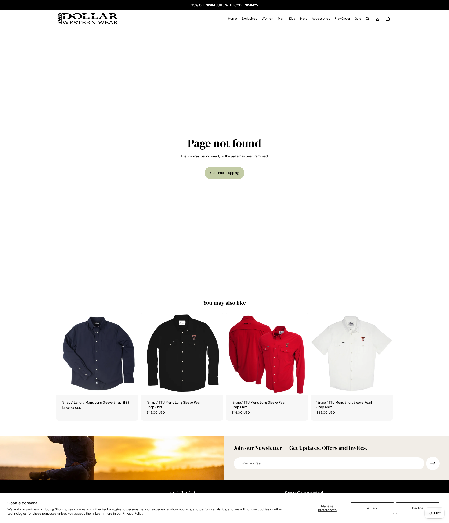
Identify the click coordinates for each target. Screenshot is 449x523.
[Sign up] (433, 463)
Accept (372, 508)
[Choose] (131, 387)
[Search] (367, 19)
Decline (417, 508)
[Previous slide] (148, 353)
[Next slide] (216, 353)
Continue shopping (224, 173)
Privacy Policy (133, 513)
